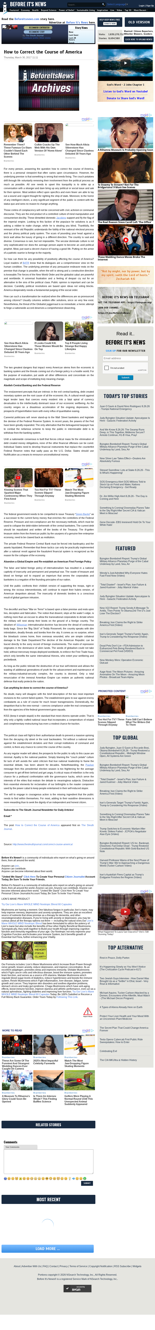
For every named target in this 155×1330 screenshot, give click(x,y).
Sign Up (150, 6)
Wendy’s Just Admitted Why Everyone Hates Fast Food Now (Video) (123, 574)
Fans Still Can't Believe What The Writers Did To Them (139, 722)
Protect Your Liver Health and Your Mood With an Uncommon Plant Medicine (124, 1017)
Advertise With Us (31, 1266)
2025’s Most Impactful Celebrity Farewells (45, 1062)
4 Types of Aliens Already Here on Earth (121, 1007)
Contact (53, 1266)
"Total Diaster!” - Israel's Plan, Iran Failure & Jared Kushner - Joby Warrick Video (123, 586)
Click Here (30, 876)
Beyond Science (48, 10)
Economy (25, 10)
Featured (14, 10)
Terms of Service (78, 1266)
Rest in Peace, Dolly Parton (114, 958)
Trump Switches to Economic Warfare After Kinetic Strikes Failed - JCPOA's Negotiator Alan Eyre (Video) (123, 831)
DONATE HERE (110, 24)
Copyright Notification (100, 1266)
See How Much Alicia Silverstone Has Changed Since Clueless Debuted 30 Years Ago (18, 347)
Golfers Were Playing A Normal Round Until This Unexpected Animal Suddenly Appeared (78, 1100)
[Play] (125, 63)
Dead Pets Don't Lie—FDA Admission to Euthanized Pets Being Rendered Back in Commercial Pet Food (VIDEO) (122, 648)
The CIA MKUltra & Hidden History (118, 1060)
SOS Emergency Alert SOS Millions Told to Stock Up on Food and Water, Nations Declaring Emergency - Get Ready (123, 484)
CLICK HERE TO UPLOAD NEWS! (138, 39)
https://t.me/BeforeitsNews (114, 313)
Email (8, 816)
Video (119, 10)
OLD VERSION (139, 22)
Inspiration (102, 10)
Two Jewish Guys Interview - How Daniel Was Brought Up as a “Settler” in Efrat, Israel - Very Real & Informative (124, 981)
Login (141, 6)
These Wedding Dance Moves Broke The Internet (121, 258)
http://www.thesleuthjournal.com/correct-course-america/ (43, 844)
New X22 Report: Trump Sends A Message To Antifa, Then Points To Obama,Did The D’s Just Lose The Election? (125, 611)
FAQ (45, 1266)
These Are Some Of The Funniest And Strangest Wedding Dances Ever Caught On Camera (15, 1064)
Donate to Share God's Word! (125, 98)
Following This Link (67, 997)
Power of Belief (66, 10)
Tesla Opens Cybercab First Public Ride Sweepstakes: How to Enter (121, 1040)
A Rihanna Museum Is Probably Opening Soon (125, 150)
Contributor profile (30, 38)
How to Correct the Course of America (37, 825)
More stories (45, 38)
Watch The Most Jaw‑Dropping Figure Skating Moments (77, 492)
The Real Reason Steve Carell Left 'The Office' (125, 222)
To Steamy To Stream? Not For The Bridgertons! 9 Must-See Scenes (118, 186)
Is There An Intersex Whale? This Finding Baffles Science (45, 1099)
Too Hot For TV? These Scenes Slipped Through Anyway (48, 492)
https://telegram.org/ (140, 302)
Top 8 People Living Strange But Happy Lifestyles (76, 346)
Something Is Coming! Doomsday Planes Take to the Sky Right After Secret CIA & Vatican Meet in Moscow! (125, 511)
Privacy (64, 1266)
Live (112, 10)
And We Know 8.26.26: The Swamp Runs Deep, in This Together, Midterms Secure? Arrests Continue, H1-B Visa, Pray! (122, 432)
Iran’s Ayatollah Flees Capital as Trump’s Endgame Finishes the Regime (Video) (122, 876)
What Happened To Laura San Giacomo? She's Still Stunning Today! (123, 933)
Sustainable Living (86, 10)
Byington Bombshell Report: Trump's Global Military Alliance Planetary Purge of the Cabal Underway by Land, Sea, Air (124, 447)
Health (35, 10)
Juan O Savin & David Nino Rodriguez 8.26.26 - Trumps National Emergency (125, 407)
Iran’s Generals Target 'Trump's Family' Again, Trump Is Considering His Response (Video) (124, 635)
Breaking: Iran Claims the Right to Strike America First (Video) (121, 623)
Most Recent (140, 10)
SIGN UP (111, 350)
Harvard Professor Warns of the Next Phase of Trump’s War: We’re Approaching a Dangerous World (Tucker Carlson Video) (125, 863)
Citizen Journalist (75, 876)
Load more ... (48, 1248)
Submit (125, 377)
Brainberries (9, 356)
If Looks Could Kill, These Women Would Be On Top (49, 346)
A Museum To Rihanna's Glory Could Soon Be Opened (16, 1099)
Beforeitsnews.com (26, 19)
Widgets (137, 1266)
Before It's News (28, 4)
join (17, 866)
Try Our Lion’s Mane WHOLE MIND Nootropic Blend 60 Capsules (37, 904)
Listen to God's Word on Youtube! (125, 91)
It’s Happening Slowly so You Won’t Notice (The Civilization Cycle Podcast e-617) (123, 968)
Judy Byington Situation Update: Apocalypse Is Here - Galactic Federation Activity (125, 419)
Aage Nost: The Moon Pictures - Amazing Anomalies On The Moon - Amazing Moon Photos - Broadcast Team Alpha (122, 674)
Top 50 (128, 10)
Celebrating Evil (108, 1051)
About (17, 1266)
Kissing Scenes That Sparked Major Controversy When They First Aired (18, 494)
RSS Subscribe (122, 1266)
